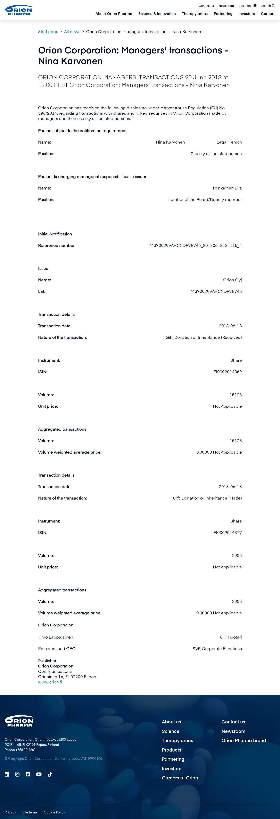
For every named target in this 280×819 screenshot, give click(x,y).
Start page (48, 31)
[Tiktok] (50, 774)
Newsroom (226, 5)
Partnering (223, 14)
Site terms (30, 812)
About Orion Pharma (114, 14)
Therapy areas (195, 14)
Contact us (206, 5)
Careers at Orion (180, 778)
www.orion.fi (50, 681)
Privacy (10, 812)
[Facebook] (28, 774)
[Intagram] (17, 774)
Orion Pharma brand (244, 740)
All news (72, 31)
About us (171, 722)
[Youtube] (39, 774)
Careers (268, 14)
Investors (247, 14)
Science (170, 731)
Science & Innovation (157, 14)
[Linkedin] (7, 774)
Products (171, 750)
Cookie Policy (54, 812)
